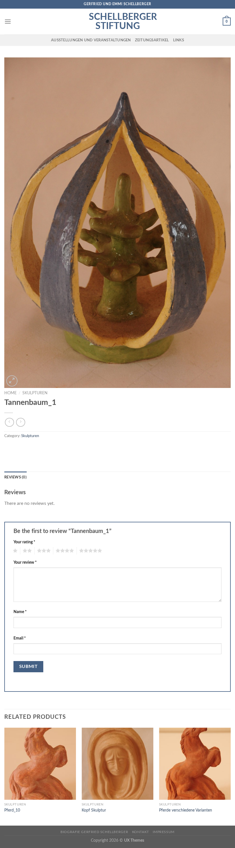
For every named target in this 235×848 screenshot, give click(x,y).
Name (20, 612)
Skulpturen (35, 393)
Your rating (24, 542)
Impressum (164, 832)
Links (178, 40)
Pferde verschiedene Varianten (185, 810)
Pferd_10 (12, 810)
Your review (25, 562)
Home (10, 393)
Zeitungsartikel (152, 40)
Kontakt (140, 832)
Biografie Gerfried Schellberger (94, 832)
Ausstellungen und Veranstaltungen (91, 40)
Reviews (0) (15, 477)
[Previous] (4, 776)
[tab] (15, 477)
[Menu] (7, 21)
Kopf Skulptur (94, 810)
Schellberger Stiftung (117, 21)
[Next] (230, 776)
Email (19, 638)
